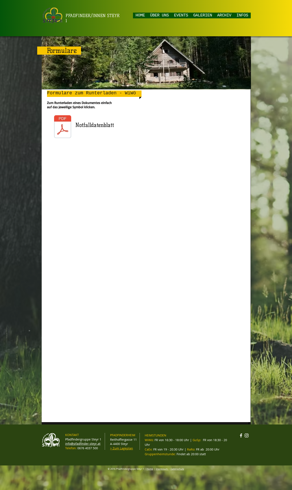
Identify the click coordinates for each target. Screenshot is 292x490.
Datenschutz (177, 468)
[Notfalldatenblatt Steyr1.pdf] (62, 127)
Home (149, 468)
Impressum (162, 468)
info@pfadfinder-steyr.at (82, 444)
